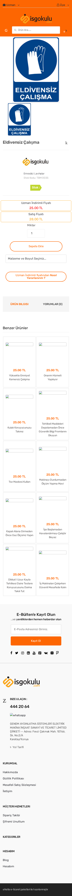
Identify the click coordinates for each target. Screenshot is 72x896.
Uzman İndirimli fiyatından (36, 277)
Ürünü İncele (19, 602)
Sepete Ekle (36, 246)
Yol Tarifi (18, 747)
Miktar (31, 225)
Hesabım (8, 866)
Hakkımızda (10, 772)
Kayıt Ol (36, 641)
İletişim (7, 791)
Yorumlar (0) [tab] (52, 304)
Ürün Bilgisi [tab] (19, 304)
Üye (62, 5)
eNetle (6, 889)
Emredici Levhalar (34, 173)
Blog (6, 860)
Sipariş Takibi (11, 815)
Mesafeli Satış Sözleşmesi (19, 785)
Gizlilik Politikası (13, 778)
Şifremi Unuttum (14, 821)
